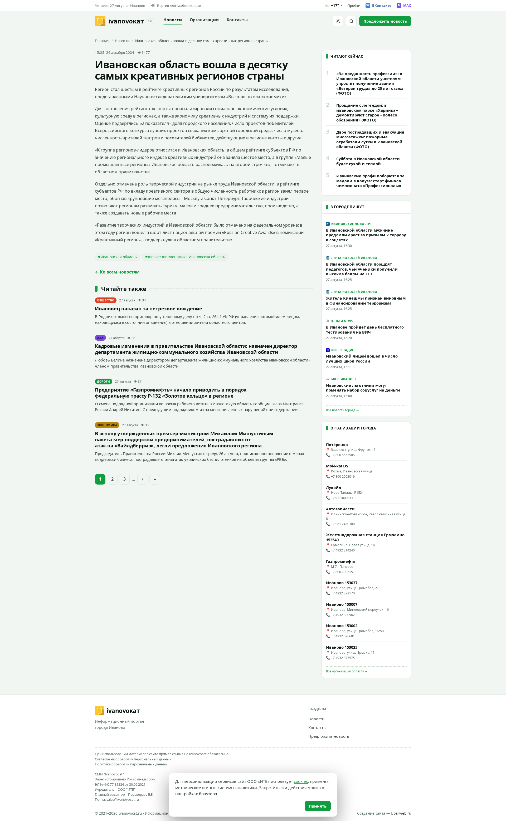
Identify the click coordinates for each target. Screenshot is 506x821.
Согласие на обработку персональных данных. (133, 759)
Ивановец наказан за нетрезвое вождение (148, 308)
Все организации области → (346, 671)
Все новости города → (342, 410)
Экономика (107, 425)
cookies (301, 781)
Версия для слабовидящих (179, 5)
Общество (105, 300)
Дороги (103, 381)
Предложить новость (328, 736)
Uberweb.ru (401, 813)
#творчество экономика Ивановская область (185, 256)
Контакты (237, 20)
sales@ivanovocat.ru (122, 799)
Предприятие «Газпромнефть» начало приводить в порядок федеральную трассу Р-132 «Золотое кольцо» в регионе (170, 392)
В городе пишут (347, 206)
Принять (318, 806)
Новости (172, 20)
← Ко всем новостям (117, 272)
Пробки (353, 5)
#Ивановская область (117, 256)
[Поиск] (351, 21)
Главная (102, 40)
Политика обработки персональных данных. (131, 764)
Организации (204, 20)
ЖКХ (100, 338)
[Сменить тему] (338, 21)
